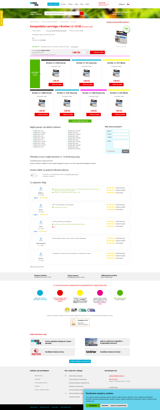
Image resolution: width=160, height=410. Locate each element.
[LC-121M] (121, 45)
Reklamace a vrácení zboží (76, 386)
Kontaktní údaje (113, 387)
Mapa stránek (33, 407)
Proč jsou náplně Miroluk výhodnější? (56, 30)
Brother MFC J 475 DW (74, 141)
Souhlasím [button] (93, 405)
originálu (38, 50)
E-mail (109, 134)
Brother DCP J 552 (38, 147)
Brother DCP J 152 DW (39, 141)
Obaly (81, 4)
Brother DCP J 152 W (39, 143)
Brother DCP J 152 (38, 139)
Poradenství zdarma (74, 397)
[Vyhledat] (82, 13)
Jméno (109, 131)
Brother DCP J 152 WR (39, 145)
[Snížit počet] (88, 53)
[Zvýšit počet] (88, 51)
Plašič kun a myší (44, 407)
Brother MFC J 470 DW (74, 138)
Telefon (110, 137)
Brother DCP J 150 (38, 136)
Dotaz (109, 141)
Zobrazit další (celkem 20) (80, 121)
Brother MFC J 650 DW (74, 145)
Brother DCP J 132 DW (39, 132)
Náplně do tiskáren (53, 4)
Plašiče (87, 4)
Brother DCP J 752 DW (74, 134)
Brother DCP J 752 (73, 132)
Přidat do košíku (99, 52)
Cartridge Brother (64, 21)
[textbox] (62, 13)
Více (33, 38)
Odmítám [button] (105, 405)
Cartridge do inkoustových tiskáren (49, 21)
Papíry (76, 4)
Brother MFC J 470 (73, 136)
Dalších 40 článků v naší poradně (80, 361)
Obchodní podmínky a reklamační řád (79, 383)
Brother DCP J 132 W (39, 134)
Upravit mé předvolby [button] (118, 405)
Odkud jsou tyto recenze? (37, 266)
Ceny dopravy (74, 46)
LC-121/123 (73, 21)
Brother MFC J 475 (73, 139)
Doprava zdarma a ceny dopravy (78, 379)
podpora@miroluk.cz (116, 376)
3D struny (63, 4)
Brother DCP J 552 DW (74, 130)
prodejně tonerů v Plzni (72, 174)
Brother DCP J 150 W (39, 138)
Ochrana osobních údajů (75, 390)
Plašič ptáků (55, 407)
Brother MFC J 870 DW (74, 148)
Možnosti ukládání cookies (76, 393)
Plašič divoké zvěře (66, 407)
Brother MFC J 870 (73, 147)
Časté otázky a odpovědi (75, 376)
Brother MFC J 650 (73, 143)
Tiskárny (70, 4)
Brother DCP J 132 (38, 130)
